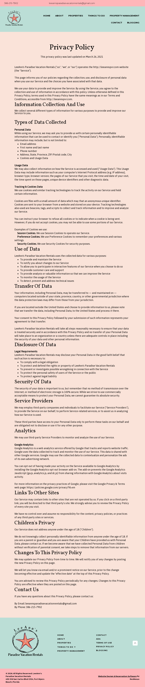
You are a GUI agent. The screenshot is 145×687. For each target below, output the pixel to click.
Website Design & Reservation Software (117, 676)
